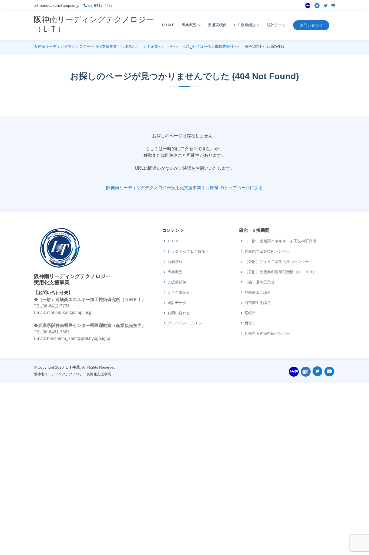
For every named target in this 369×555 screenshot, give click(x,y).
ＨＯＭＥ (167, 25)
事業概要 (175, 272)
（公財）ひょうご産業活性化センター (276, 261)
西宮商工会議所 (257, 303)
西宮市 (250, 323)
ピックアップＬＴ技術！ (188, 251)
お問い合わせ (311, 25)
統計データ (276, 25)
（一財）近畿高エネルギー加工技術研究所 (280, 241)
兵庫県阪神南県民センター (267, 333)
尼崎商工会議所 (257, 292)
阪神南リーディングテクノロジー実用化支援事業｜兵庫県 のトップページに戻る (184, 187)
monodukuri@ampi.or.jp (59, 5)
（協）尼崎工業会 (259, 282)
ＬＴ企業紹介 (178, 292)
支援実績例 (217, 25)
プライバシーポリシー (186, 323)
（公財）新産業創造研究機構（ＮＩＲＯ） (280, 272)
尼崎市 (250, 313)
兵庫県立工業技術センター (267, 251)
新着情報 (175, 261)
